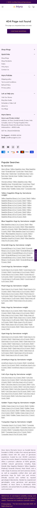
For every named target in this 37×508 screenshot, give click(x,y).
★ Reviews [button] (36, 255)
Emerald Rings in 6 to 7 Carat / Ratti (13, 257)
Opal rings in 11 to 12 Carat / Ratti (12, 350)
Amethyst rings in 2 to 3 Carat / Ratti (13, 363)
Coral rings (20, 171)
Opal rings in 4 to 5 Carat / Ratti (23, 339)
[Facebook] (18, 147)
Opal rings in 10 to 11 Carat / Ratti (23, 348)
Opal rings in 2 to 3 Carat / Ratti (12, 337)
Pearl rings (28, 171)
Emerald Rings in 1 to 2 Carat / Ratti (13, 248)
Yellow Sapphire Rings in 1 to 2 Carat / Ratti (15, 198)
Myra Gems (7, 504)
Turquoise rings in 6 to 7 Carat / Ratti (18, 432)
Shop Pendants (6, 61)
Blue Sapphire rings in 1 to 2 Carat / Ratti (14, 224)
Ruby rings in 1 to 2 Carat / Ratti (12, 311)
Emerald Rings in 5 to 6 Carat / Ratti (18, 255)
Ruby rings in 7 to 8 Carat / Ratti (13, 320)
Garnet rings (13, 176)
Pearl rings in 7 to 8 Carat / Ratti (13, 298)
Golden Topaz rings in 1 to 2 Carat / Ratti (15, 406)
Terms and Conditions (8, 82)
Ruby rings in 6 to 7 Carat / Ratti (24, 317)
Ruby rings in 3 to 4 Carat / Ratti (23, 313)
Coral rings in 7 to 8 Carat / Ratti (13, 279)
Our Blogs (4, 109)
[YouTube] (8, 147)
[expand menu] (2, 6)
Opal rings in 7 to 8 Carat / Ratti (22, 344)
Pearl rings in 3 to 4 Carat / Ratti (23, 291)
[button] (33, 7)
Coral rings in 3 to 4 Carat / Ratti (23, 272)
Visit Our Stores (6, 97)
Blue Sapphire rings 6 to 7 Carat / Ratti (19, 234)
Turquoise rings (6, 178)
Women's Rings (6, 182)
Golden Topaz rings (24, 176)
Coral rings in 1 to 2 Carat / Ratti (12, 270)
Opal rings (13, 174)
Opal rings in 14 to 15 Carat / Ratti (17, 355)
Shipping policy (6, 79)
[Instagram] (13, 147)
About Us (4, 106)
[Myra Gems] (17, 7)
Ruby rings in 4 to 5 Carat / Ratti (12, 315)
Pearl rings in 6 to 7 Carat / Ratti (25, 296)
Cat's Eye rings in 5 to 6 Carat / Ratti (18, 384)
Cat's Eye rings (27, 186)
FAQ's (3, 64)
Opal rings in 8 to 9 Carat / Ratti (12, 346)
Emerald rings (10, 171)
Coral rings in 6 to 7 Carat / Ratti (25, 277)
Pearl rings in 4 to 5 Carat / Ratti (12, 294)
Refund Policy (6, 85)
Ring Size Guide (6, 100)
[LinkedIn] (3, 147)
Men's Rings (5, 169)
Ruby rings (4, 174)
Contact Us (5, 70)
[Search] (29, 7)
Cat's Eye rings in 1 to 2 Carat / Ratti (13, 377)
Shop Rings (5, 58)
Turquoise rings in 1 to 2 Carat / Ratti (13, 425)
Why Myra (5, 67)
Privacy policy (6, 88)
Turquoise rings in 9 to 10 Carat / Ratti (14, 434)
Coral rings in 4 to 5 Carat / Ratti (12, 274)
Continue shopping (18, 31)
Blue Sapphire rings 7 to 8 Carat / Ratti (14, 236)
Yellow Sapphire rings (18, 169)
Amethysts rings (23, 174)
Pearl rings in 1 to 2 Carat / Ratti (12, 289)
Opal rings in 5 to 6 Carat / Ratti (12, 341)
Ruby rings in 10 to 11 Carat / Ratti (17, 324)
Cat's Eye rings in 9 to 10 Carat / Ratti (18, 391)
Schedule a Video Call (8, 103)
